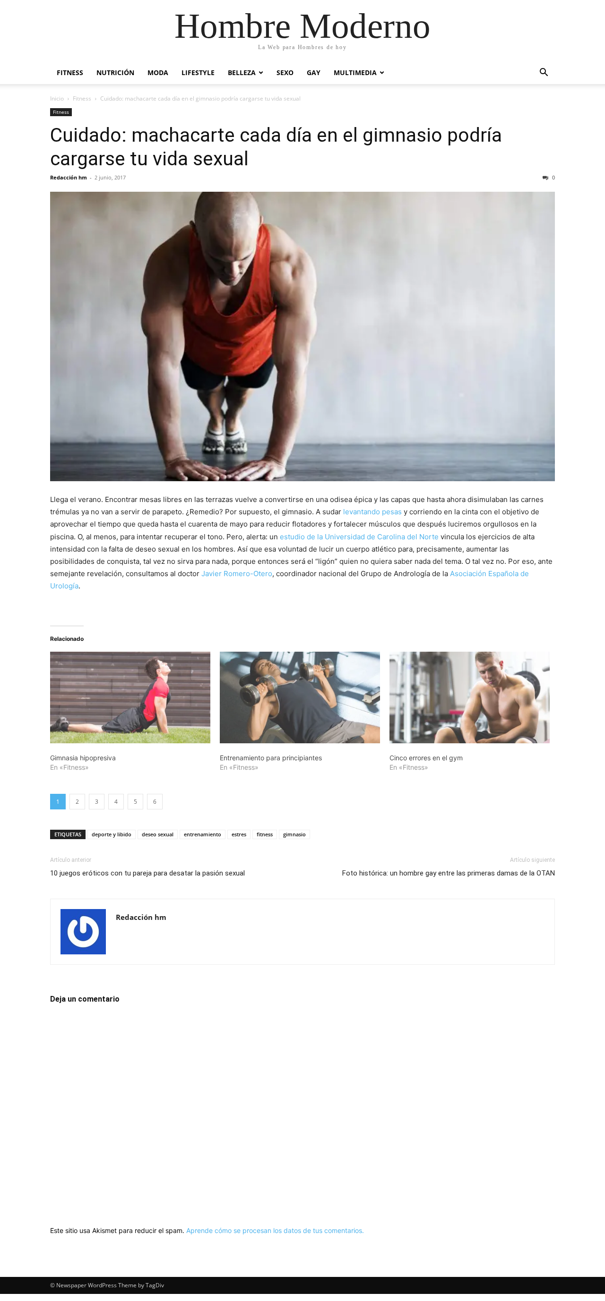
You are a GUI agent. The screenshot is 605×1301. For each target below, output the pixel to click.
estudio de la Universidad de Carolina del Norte (359, 536)
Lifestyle (198, 72)
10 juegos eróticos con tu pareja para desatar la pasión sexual (147, 873)
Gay (313, 72)
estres (239, 834)
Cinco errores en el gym (426, 758)
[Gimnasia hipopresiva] (130, 697)
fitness (265, 834)
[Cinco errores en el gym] (469, 697)
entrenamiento (202, 834)
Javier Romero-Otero (236, 573)
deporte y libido (111, 834)
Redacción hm (68, 177)
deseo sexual (157, 834)
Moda (157, 72)
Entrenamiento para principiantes (271, 758)
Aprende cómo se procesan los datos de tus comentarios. (275, 1230)
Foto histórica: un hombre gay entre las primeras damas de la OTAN (448, 873)
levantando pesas (372, 511)
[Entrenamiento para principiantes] (300, 697)
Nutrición (115, 72)
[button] (543, 73)
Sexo (285, 72)
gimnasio (294, 834)
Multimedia (355, 72)
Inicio (57, 98)
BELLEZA (242, 72)
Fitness (70, 72)
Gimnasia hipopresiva (83, 758)
